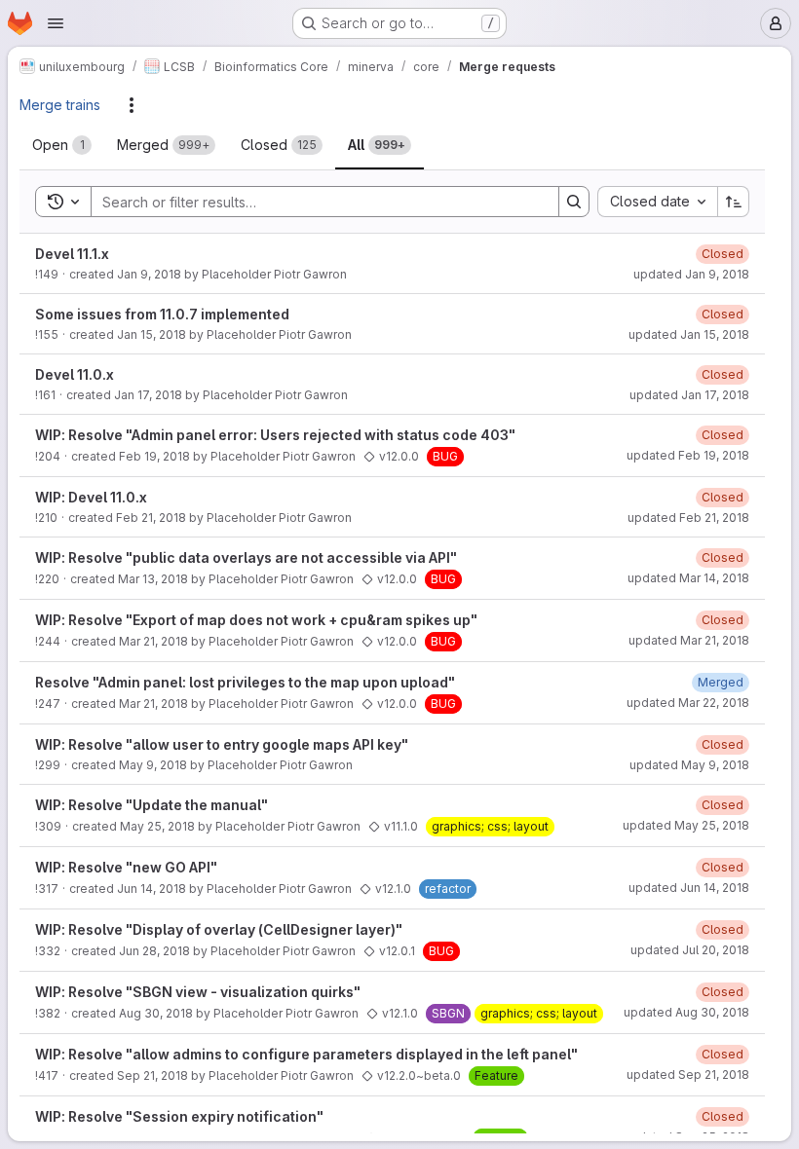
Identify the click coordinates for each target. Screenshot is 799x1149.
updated (691, 274)
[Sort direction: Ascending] (733, 201)
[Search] (574, 201)
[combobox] (657, 201)
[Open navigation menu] (55, 23)
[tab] (61, 145)
